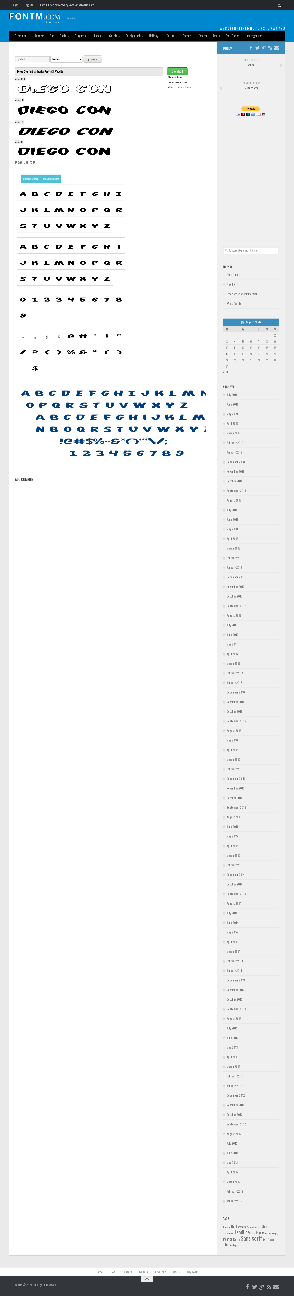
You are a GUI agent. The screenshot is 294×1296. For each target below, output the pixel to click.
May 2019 (232, 414)
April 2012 (232, 1172)
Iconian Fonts (44, 71)
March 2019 (233, 433)
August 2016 (234, 730)
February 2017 (235, 673)
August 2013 (234, 1018)
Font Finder (232, 35)
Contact (127, 1272)
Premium (20, 35)
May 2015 (232, 836)
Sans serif (251, 1238)
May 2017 (232, 644)
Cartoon (250, 1227)
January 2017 (234, 682)
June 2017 (232, 634)
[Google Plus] (263, 48)
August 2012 (234, 1133)
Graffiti (267, 1226)
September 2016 (236, 721)
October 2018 (235, 481)
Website (59, 71)
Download (177, 71)
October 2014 (235, 884)
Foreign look (133, 35)
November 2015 (236, 788)
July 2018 (232, 510)
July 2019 (232, 394)
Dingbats (80, 35)
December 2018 (236, 462)
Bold (234, 1226)
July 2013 (232, 1028)
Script (170, 35)
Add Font (160, 1272)
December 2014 (236, 874)
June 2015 (233, 826)
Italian (252, 1233)
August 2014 (234, 903)
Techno (186, 35)
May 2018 (232, 529)
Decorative (257, 1227)
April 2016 (232, 749)
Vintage (234, 1245)
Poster (228, 1239)
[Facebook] (251, 48)
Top (52, 35)
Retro (236, 1239)
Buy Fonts (193, 1272)
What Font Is (234, 303)
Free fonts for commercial (242, 294)
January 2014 (234, 970)
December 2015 (236, 778)
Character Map (31, 179)
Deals (216, 35)
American (227, 1227)
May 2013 (232, 1047)
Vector (203, 35)
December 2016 (236, 692)
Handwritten (228, 1233)
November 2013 (236, 989)
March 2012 (233, 1181)
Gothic (113, 35)
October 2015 (235, 797)
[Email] (276, 48)
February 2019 (235, 442)
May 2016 (232, 740)
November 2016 (236, 701)
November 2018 (236, 471)
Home (99, 1272)
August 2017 (234, 615)
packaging (274, 1233)
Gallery (143, 1272)
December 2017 (236, 577)
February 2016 (235, 769)
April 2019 (232, 423)
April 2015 (232, 845)
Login (15, 5)
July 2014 (232, 913)
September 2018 (236, 490)
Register (29, 5)
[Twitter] (257, 48)
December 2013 (236, 980)
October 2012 (235, 1114)
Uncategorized (253, 35)
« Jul (225, 372)
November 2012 (236, 1105)
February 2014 (235, 961)
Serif (266, 1239)
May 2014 (232, 932)
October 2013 (235, 999)
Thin (226, 1244)
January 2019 (234, 452)
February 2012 (235, 1191)
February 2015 (235, 865)
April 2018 (232, 538)
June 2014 (233, 922)
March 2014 (233, 951)
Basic (63, 35)
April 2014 (232, 941)
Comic (188, 87)
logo (259, 1232)
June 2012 (233, 1153)
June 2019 (233, 404)
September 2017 (236, 606)
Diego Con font (25, 71)
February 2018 (235, 558)
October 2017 (234, 596)
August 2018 (234, 500)
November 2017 (235, 586)
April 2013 (232, 1057)
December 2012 (236, 1095)
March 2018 (233, 548)
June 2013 (233, 1037)
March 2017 (233, 663)
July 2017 (232, 625)
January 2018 (234, 567)
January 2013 (234, 1085)
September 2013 (236, 1009)
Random (39, 35)
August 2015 (234, 817)
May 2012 (232, 1162)
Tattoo (271, 1239)
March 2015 (233, 855)
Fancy (97, 35)
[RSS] (270, 48)
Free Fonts (233, 284)
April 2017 (232, 653)
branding (242, 1227)
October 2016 (235, 711)
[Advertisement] (251, 177)
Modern (266, 1233)
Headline (241, 1232)
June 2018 (233, 519)
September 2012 (236, 1124)
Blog (112, 1272)
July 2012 (232, 1143)
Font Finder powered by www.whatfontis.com (67, 5)
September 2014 (236, 893)
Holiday (153, 35)
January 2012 (234, 1201)
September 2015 (236, 807)
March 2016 (233, 759)
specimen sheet (51, 179)
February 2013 (235, 1076)
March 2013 (233, 1066)
